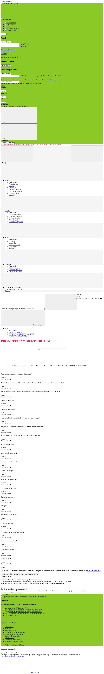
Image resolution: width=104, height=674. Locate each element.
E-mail (22, 76)
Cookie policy (9, 627)
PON (78, 296)
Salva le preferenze (16, 593)
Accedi (4, 34)
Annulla (4, 142)
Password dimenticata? (8, 50)
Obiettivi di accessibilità (12, 636)
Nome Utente (24, 44)
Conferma (11, 142)
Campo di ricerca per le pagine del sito (13, 309)
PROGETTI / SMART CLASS (19, 336)
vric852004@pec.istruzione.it (26, 613)
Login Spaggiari (52, 79)
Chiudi (3, 91)
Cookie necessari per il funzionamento (13, 589)
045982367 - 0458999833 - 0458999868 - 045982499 (25, 610)
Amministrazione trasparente (14, 641)
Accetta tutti (31, 574)
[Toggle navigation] (17, 154)
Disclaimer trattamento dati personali (12, 656)
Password (23, 46)
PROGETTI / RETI (15, 332)
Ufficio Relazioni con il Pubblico (15, 632)
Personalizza (5, 574)
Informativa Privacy (11, 630)
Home (79, 294)
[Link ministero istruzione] (10, 3)
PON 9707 (12, 330)
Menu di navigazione (38, 325)
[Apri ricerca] (87, 154)
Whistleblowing (10, 638)
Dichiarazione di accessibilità (14, 634)
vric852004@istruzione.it (25, 612)
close (3, 163)
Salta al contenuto (6, 2)
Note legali (8, 628)
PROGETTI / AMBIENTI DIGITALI (21, 334)
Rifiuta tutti (17, 574)
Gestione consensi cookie (13, 640)
